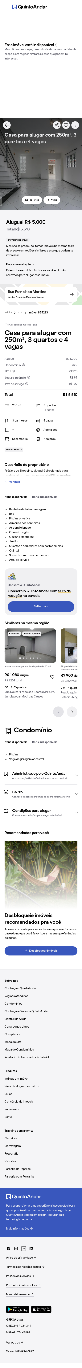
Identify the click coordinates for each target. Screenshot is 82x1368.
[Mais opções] (75, 125)
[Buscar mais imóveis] (7, 125)
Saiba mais (41, 606)
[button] (41, 775)
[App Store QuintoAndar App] (41, 1309)
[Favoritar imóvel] (66, 125)
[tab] (16, 497)
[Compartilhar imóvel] (57, 125)
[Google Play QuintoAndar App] (17, 1309)
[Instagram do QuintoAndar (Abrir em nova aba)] (16, 1248)
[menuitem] (11, 312)
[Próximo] (72, 711)
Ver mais (15, 482)
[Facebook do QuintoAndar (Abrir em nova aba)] (8, 1248)
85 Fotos (34, 200)
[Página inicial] (29, 7)
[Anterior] (58, 711)
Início (8, 312)
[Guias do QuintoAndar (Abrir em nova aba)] (23, 1248)
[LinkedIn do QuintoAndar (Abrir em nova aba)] (31, 1248)
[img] (30, 645)
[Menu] (5, 7)
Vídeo (54, 200)
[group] (30, 664)
